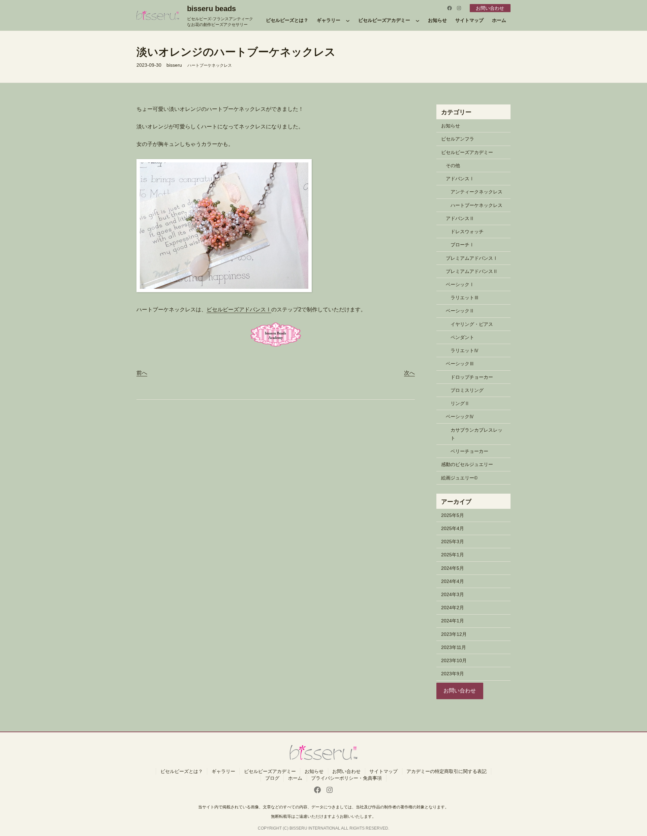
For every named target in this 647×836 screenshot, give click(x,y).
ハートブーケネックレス (209, 65)
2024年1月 (452, 620)
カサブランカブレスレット (476, 434)
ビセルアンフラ (457, 139)
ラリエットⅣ (465, 350)
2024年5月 (452, 568)
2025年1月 (452, 554)
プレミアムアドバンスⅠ (472, 258)
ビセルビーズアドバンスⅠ (239, 309)
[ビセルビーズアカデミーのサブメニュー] (417, 21)
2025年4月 (452, 528)
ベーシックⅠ (460, 284)
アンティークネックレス (476, 191)
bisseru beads (211, 8)
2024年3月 (452, 594)
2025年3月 (452, 541)
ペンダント (462, 337)
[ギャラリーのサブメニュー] (348, 21)
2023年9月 (452, 673)
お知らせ (450, 125)
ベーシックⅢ (460, 363)
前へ (141, 373)
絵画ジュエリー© (459, 478)
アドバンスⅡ (460, 218)
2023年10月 (454, 660)
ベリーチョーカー (469, 451)
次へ (409, 373)
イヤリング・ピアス (472, 324)
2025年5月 (452, 515)
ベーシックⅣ (460, 416)
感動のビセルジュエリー (467, 464)
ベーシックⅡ (460, 310)
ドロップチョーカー (472, 377)
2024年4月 (452, 581)
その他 (453, 165)
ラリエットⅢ (465, 297)
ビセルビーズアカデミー (467, 152)
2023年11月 (453, 647)
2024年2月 (452, 607)
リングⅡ (460, 403)
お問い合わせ (490, 8)
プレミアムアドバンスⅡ (472, 271)
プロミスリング (467, 390)
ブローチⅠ (462, 244)
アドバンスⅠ (460, 178)
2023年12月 (454, 634)
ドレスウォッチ (467, 231)
